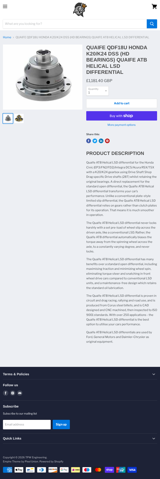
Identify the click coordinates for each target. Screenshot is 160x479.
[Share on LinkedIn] (101, 141)
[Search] (152, 23)
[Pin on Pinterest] (107, 141)
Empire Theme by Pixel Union (20, 461)
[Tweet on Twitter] (94, 141)
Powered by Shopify (51, 461)
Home (7, 37)
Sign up (61, 424)
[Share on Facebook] (88, 141)
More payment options (122, 124)
